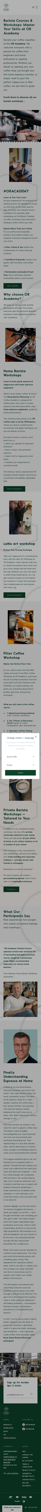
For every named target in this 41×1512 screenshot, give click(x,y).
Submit (20, 773)
